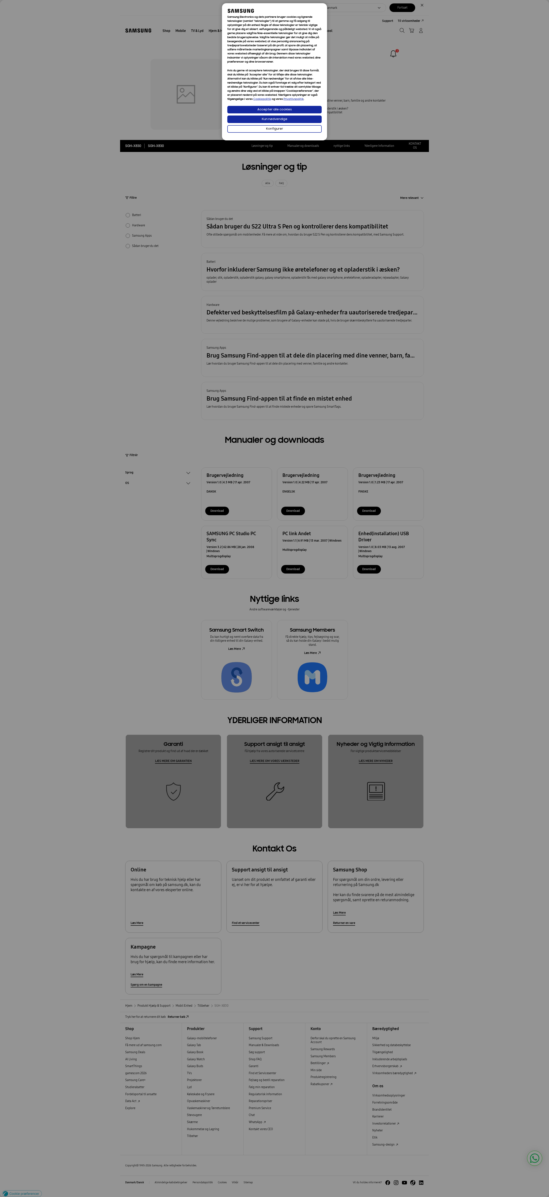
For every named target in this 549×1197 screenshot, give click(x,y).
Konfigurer (274, 129)
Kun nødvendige (274, 119)
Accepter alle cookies (274, 109)
